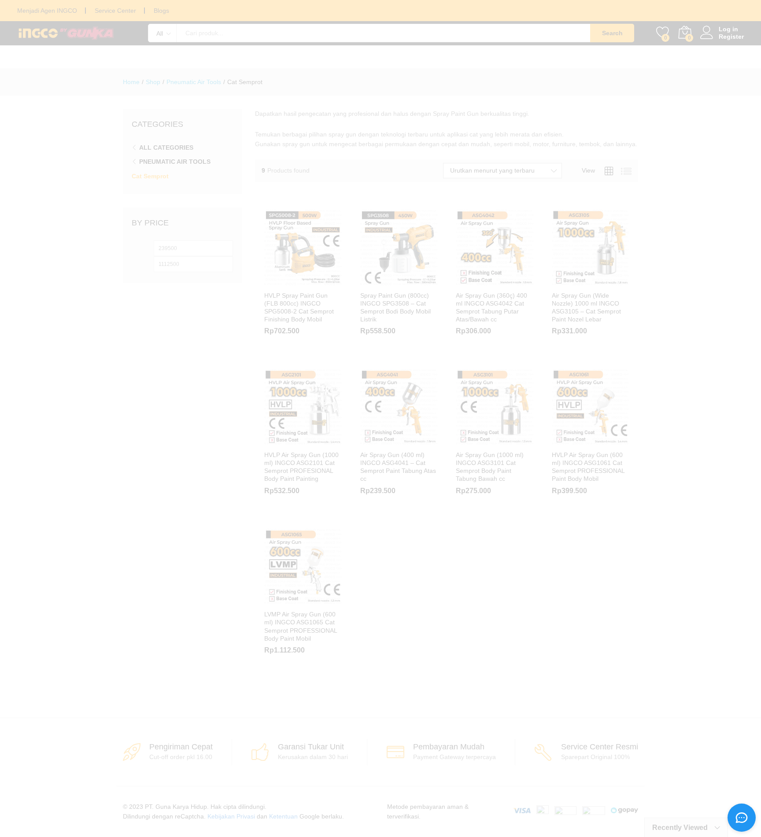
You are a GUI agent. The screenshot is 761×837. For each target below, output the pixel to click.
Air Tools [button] (425, 56)
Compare (333, 280)
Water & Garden (538, 56)
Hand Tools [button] (209, 56)
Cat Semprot (150, 176)
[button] (464, 440)
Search (612, 33)
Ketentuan (283, 816)
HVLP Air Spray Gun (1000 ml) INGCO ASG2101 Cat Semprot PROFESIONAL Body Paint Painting (301, 467)
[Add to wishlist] (313, 280)
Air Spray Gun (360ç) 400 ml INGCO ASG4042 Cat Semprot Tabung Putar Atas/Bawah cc (491, 307)
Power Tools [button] (143, 56)
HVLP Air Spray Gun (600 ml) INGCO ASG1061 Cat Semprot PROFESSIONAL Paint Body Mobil (588, 467)
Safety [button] (475, 56)
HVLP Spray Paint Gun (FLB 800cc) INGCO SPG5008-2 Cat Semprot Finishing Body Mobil (299, 307)
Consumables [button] (277, 56)
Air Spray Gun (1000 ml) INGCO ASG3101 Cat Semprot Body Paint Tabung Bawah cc (490, 467)
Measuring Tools (356, 56)
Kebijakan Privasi (231, 816)
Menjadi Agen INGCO (47, 10)
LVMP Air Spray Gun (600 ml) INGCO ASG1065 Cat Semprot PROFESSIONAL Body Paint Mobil (300, 626)
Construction (615, 56)
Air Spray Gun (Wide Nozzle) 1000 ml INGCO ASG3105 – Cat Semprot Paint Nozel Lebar (586, 307)
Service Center (115, 10)
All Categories (166, 147)
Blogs (161, 10)
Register (731, 36)
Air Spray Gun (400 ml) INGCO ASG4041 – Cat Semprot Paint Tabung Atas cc (398, 467)
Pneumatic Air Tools (175, 161)
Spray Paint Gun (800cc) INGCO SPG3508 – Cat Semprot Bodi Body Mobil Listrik (395, 307)
